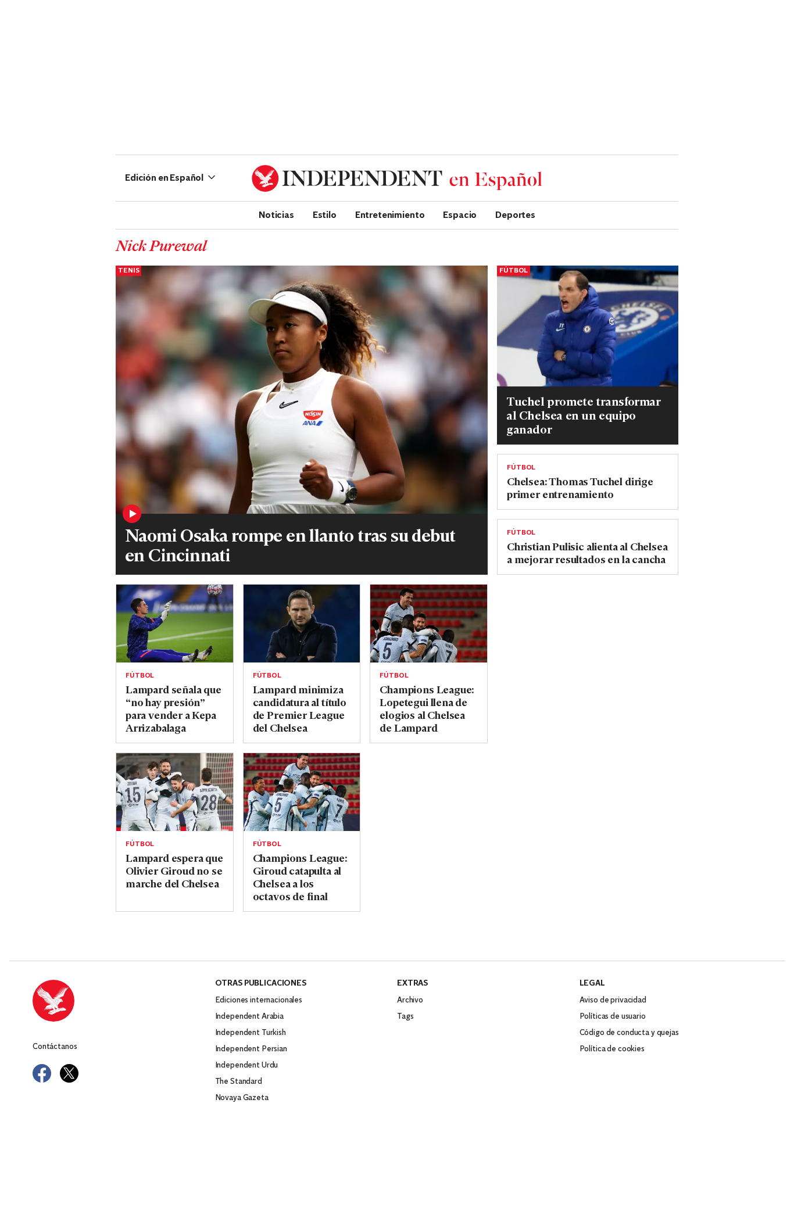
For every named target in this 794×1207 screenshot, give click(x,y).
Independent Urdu (246, 1065)
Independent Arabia (249, 1016)
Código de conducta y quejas (629, 1033)
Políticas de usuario (613, 1016)
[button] (170, 178)
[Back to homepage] (124, 1001)
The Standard (238, 1081)
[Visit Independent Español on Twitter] (69, 1073)
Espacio (460, 214)
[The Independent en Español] (397, 178)
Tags (405, 1016)
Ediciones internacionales (259, 1000)
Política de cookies (612, 1049)
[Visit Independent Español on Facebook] (42, 1073)
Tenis (128, 270)
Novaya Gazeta (242, 1098)
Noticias (276, 214)
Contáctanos (55, 1047)
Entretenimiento (390, 214)
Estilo (325, 214)
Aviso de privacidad (613, 1000)
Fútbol (513, 270)
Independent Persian (251, 1049)
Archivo (410, 1000)
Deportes (515, 214)
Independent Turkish (250, 1033)
